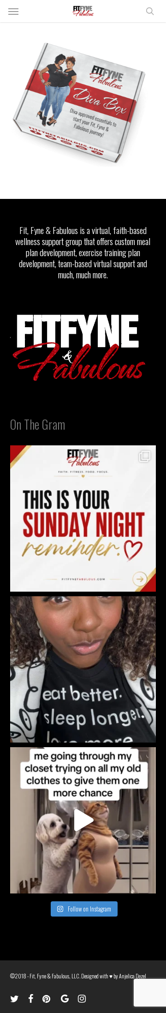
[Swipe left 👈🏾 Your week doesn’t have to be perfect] (83, 518)
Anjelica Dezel (132, 976)
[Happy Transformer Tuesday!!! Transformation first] (83, 669)
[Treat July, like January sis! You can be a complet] (83, 820)
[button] (13, 11)
